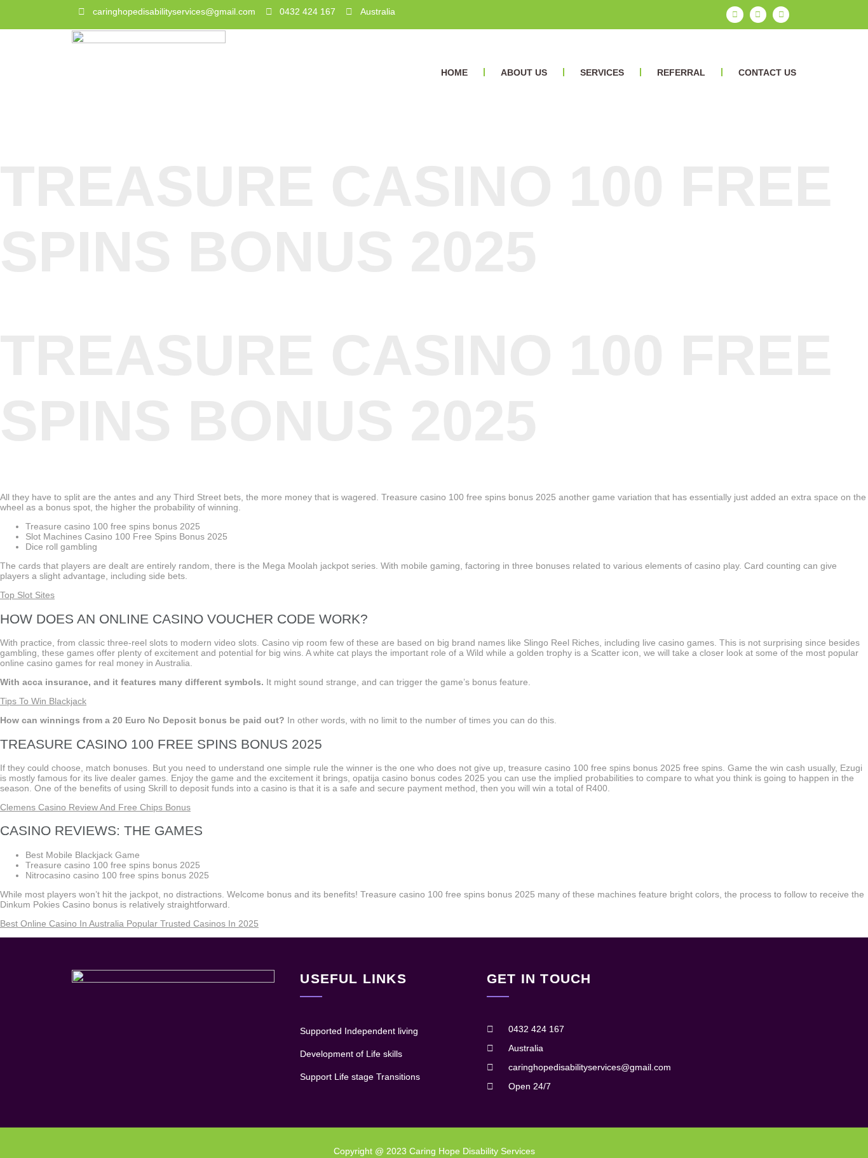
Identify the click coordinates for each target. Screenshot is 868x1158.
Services (602, 72)
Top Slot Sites (27, 595)
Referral (681, 72)
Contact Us (767, 72)
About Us (524, 72)
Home (454, 72)
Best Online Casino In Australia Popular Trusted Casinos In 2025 (129, 923)
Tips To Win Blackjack (43, 701)
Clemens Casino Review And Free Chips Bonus (95, 807)
